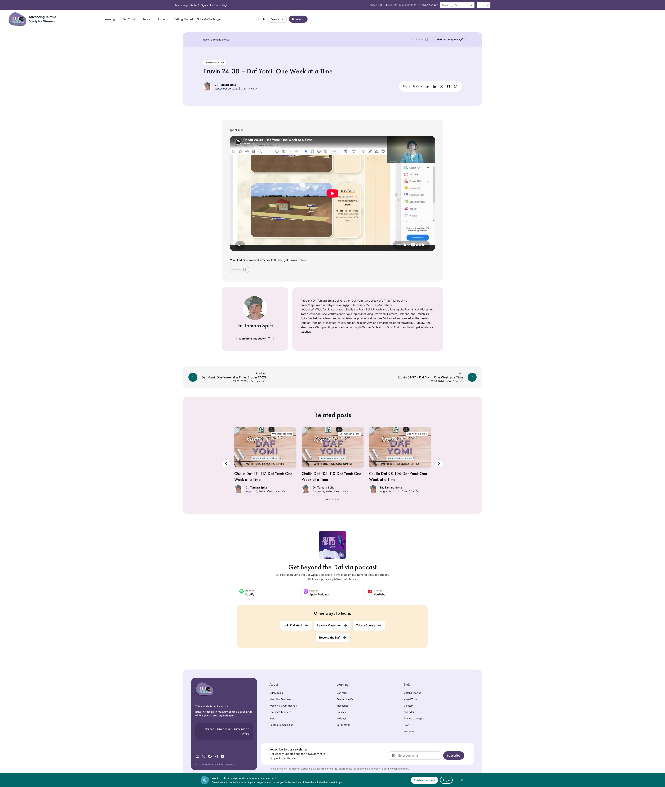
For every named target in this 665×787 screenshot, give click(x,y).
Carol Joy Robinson (222, 715)
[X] (441, 86)
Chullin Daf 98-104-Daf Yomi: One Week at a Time (398, 476)
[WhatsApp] (455, 86)
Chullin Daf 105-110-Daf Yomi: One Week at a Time (331, 476)
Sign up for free (209, 5)
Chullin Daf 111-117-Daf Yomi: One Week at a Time (263, 476)
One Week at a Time (214, 62)
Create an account (424, 780)
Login (225, 5)
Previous (226, 463)
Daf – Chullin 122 (382, 4)
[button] (111, 19)
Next (439, 463)
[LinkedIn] (434, 86)
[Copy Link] (428, 86)
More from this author (252, 338)
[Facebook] (448, 86)
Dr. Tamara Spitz (225, 84)
